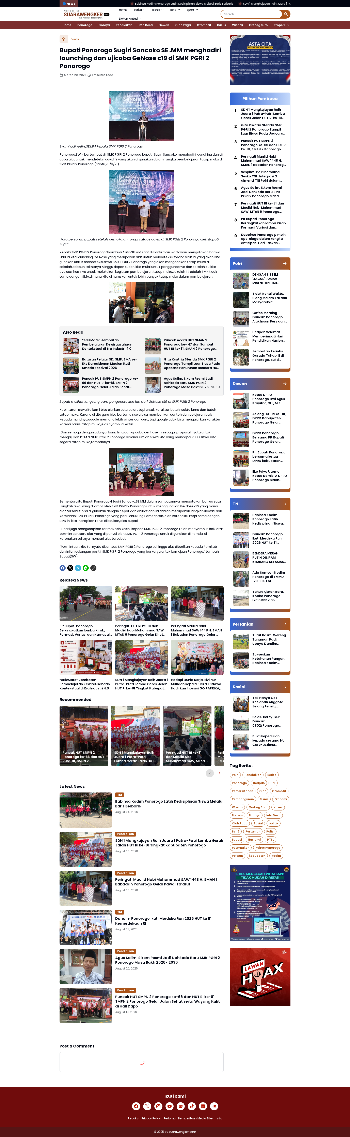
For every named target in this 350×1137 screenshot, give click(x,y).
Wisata (237, 25)
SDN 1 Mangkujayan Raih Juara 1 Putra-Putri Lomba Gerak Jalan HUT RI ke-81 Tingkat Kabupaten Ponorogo (252, 4)
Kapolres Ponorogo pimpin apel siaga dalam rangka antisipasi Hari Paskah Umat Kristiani (263, 239)
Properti (280, 25)
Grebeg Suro (258, 25)
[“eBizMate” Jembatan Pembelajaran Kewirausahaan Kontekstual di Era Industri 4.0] (71, 346)
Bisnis (156, 10)
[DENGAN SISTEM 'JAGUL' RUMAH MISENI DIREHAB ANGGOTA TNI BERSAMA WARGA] (241, 281)
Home (123, 10)
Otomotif (204, 25)
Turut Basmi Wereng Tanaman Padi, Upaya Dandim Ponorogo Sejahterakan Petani (269, 639)
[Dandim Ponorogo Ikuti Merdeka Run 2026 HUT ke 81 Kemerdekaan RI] (86, 927)
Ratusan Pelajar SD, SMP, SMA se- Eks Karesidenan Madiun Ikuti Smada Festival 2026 (109, 363)
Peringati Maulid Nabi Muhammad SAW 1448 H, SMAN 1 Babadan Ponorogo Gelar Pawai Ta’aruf (196, 630)
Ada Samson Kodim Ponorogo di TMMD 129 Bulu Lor (268, 577)
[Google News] (181, 1106)
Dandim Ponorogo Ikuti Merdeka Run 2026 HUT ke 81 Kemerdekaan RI (163, 921)
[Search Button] (286, 14)
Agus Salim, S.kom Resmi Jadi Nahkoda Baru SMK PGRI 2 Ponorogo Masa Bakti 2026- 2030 (192, 383)
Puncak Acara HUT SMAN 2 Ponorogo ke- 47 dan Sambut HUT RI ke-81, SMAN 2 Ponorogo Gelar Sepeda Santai (189, 344)
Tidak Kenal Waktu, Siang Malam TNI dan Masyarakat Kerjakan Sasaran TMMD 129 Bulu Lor (269, 298)
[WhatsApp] (86, 568)
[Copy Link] (93, 568)
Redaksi (133, 1118)
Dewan (164, 25)
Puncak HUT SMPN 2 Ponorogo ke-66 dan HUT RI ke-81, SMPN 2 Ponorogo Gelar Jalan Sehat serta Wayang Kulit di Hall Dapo (110, 383)
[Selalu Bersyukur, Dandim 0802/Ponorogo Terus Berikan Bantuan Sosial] (241, 723)
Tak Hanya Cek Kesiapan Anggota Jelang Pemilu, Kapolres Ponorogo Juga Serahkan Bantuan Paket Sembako (268, 702)
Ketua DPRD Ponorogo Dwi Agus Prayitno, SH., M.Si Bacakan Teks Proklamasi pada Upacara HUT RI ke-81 (268, 399)
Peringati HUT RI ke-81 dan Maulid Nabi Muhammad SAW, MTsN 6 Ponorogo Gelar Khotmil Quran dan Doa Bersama (141, 630)
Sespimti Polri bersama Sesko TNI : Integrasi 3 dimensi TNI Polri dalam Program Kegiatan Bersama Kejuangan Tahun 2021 (263, 176)
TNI (119, 795)
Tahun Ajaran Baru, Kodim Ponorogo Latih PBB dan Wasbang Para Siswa (268, 596)
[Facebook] (63, 568)
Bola (173, 10)
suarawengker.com (182, 1132)
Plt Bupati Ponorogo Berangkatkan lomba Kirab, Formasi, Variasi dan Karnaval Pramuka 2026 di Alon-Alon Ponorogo (85, 630)
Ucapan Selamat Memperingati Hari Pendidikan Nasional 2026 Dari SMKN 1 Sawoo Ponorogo (269, 336)
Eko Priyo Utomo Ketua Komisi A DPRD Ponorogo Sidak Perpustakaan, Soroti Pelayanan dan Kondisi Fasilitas (269, 476)
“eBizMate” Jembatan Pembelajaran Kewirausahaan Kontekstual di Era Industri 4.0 (107, 344)
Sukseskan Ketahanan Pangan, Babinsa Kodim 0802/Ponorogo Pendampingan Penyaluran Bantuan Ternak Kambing (269, 658)
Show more (141, 1033)
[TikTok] (192, 1106)
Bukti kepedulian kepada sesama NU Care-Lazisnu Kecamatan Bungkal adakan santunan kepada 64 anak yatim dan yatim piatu (269, 740)
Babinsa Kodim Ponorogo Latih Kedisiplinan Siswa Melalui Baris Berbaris (119, 4)
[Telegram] (78, 568)
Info (219, 1118)
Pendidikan (124, 25)
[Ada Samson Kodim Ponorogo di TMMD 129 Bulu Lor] (241, 579)
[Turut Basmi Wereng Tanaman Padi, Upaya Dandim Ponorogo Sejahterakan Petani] (241, 641)
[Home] (64, 39)
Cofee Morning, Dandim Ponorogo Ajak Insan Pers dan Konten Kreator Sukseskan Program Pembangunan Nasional (269, 317)
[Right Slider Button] (286, 25)
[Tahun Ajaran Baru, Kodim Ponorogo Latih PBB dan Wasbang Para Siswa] (241, 598)
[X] (70, 568)
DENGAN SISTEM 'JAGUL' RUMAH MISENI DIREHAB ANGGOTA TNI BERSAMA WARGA (266, 279)
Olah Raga (183, 25)
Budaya (104, 25)
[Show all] (285, 263)
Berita (138, 10)
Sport (190, 10)
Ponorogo (84, 25)
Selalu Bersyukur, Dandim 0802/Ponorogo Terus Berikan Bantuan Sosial (266, 721)
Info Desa (146, 25)
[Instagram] (158, 1106)
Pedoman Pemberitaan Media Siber (189, 1118)
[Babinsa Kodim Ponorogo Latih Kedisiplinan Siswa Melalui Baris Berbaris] (86, 809)
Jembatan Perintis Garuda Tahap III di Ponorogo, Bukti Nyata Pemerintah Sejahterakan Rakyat (268, 355)
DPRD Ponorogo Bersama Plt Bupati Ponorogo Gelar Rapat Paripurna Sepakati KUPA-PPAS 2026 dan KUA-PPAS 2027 (269, 437)
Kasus (221, 25)
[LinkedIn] (203, 1106)
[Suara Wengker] (86, 14)
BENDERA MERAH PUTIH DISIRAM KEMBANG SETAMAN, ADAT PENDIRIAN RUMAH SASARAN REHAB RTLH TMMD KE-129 (268, 557)
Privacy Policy (151, 1118)
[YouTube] (169, 1106)
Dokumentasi (128, 19)
